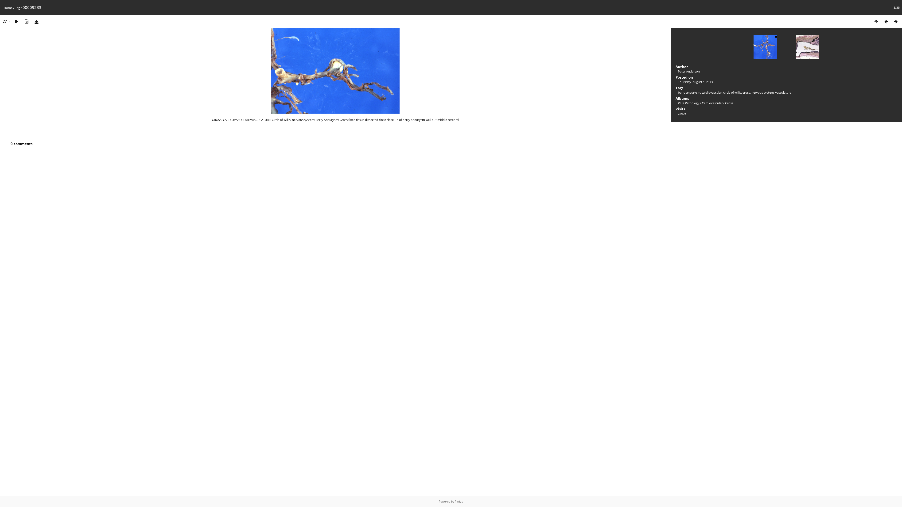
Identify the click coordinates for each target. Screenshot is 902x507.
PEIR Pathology (688, 103)
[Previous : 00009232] (886, 21)
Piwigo (459, 501)
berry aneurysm (689, 92)
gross (746, 92)
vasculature (783, 92)
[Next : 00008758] (896, 21)
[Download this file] (36, 21)
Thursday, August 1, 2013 (695, 82)
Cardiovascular (712, 103)
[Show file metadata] (26, 21)
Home (8, 8)
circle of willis (732, 92)
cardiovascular (712, 92)
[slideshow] (17, 21)
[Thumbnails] (876, 21)
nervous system (762, 92)
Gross (729, 103)
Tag (17, 8)
